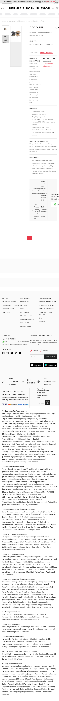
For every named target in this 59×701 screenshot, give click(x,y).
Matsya (18, 454)
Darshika (18, 479)
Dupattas (47, 544)
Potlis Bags (32, 599)
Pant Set (30, 572)
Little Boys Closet (8, 641)
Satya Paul (41, 413)
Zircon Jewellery (43, 589)
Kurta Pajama (7, 564)
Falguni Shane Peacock (11, 419)
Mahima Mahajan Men (25, 492)
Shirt (36, 629)
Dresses (14, 539)
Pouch (4, 602)
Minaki (30, 519)
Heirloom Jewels (36, 587)
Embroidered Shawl (33, 607)
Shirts (25, 557)
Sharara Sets (30, 539)
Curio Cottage (7, 512)
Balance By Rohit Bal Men (30, 502)
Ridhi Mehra (40, 421)
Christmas (40, 656)
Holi (9, 654)
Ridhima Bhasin (9, 434)
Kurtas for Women (42, 537)
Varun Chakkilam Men (11, 505)
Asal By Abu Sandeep (24, 416)
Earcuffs (33, 584)
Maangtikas (16, 584)
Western (21, 569)
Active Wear (40, 572)
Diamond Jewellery (38, 592)
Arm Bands (17, 587)
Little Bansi (24, 639)
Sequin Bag (46, 604)
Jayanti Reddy (42, 424)
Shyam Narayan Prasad (11, 449)
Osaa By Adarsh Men (39, 419)
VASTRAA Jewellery (49, 514)
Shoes (5, 599)
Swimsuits (38, 544)
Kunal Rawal (8, 477)
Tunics (51, 539)
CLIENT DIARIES (25, 326)
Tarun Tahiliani (7, 439)
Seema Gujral (31, 436)
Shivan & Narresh (8, 424)
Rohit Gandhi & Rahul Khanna (13, 436)
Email (36, 350)
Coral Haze (36, 524)
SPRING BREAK (35, 499)
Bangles (42, 582)
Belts (19, 599)
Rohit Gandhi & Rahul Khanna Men (31, 497)
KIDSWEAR (37, 1)
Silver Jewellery (8, 594)
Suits (45, 557)
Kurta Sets (23, 537)
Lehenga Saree (24, 547)
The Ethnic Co (39, 477)
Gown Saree (37, 547)
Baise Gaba (29, 421)
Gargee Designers (24, 489)
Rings (35, 582)
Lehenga (23, 614)
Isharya (17, 512)
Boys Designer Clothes (10, 627)
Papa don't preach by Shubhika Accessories (26, 527)
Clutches (41, 599)
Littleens (35, 644)
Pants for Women (37, 542)
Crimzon (36, 529)
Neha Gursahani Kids (22, 644)
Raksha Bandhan (39, 654)
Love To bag (6, 514)
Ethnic (13, 569)
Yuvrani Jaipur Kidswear (35, 641)
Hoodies (46, 559)
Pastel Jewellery (8, 592)
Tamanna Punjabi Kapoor (35, 459)
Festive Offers (19, 549)
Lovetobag (21, 522)
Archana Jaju (8, 457)
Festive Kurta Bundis (45, 569)
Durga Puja (29, 656)
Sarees (31, 537)
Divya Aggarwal (33, 447)
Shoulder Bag (36, 604)
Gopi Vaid (23, 452)
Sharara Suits (7, 617)
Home (4, 21)
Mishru (35, 426)
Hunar (11, 517)
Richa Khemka (26, 457)
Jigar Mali (42, 457)
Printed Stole (48, 607)
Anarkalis (14, 537)
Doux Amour (32, 522)
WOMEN (6, 1)
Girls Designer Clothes (10, 614)
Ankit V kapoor (50, 469)
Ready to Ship (7, 549)
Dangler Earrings (38, 594)
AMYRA (4, 527)
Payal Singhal (20, 439)
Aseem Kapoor (32, 462)
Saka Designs (45, 644)
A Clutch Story (43, 522)
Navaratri (51, 654)
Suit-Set (26, 562)
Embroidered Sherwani (11, 629)
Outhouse (36, 514)
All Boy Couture (8, 646)
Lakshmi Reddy (45, 639)
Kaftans (45, 539)
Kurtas (39, 557)
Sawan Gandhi (7, 454)
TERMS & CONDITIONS (47, 309)
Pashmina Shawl (18, 607)
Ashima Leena (30, 441)
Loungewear (38, 567)
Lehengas (5, 537)
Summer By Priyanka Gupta (12, 421)
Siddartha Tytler (44, 436)
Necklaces (6, 582)
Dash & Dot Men (14, 469)
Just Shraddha (7, 519)
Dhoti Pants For (8, 619)
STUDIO (47, 1)
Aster (5, 517)
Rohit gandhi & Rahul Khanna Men (15, 474)
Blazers (18, 562)
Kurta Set (17, 617)
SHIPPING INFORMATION (47, 302)
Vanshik (44, 471)
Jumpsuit (17, 567)
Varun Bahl (49, 441)
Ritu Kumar (21, 434)
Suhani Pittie (6, 529)
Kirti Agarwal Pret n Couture (26, 646)
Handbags (50, 599)
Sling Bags (32, 602)
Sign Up (47, 403)
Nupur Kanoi (6, 429)
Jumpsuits (29, 544)
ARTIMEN (21, 487)
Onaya (19, 424)
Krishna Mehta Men (40, 479)
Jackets (20, 544)
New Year (18, 659)
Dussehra (5, 656)
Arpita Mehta (49, 452)
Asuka (53, 474)
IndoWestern (31, 569)
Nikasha (40, 441)
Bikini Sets (6, 544)
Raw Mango (6, 413)
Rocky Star (25, 419)
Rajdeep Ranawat (20, 431)
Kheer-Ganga (27, 477)
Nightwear (6, 547)
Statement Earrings (22, 594)
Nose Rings (6, 584)
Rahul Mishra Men (34, 494)
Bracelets (28, 582)
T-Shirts (11, 562)
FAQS (41, 318)
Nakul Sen (44, 426)
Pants (51, 557)
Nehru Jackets (41, 627)
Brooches (9, 574)
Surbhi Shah (21, 447)
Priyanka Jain (39, 449)
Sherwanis (6, 539)
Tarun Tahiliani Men (9, 484)
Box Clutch (6, 607)
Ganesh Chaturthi (17, 656)
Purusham (50, 477)
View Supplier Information (48, 65)
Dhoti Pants (24, 542)
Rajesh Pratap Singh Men (29, 471)
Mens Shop (6, 572)
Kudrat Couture (9, 492)
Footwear (50, 572)
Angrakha (37, 564)
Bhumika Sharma (48, 444)
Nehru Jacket (16, 557)
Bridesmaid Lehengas (10, 542)
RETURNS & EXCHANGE (47, 305)
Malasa (42, 454)
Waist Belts (12, 602)
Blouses (14, 547)
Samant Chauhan (8, 447)
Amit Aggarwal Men (37, 482)
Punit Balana (7, 431)
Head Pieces (43, 584)
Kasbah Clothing (49, 489)
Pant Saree (47, 547)
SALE (22, 309)
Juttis (24, 599)
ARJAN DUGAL (51, 487)
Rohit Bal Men (35, 474)
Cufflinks (6, 569)
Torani (24, 454)
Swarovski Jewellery (27, 589)
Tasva (4, 469)
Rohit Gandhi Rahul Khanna (12, 441)
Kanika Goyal (27, 449)
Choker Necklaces (29, 597)
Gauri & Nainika (29, 424)
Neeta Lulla (6, 444)
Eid (30, 654)
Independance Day (20, 654)
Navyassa (20, 641)
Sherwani (32, 557)
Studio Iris (20, 459)
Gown (21, 539)
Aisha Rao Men (39, 487)
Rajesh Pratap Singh (36, 431)
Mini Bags (17, 604)
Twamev (17, 477)
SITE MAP (42, 321)
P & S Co (15, 639)
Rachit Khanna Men (9, 487)
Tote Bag (25, 604)
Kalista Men (37, 489)
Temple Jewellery (22, 592)
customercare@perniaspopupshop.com (17, 344)
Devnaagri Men (7, 482)
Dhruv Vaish (26, 469)
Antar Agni (51, 413)
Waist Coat (13, 559)
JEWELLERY (25, 1)
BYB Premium (44, 646)
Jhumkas (49, 594)
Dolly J (36, 416)
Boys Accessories (22, 632)
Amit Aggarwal (17, 444)
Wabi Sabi (46, 474)
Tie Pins (23, 559)
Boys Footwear (8, 632)
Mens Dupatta (7, 567)
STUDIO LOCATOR (8, 309)
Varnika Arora (49, 512)
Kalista (52, 424)
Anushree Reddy (8, 416)
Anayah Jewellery (8, 522)
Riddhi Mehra (51, 431)
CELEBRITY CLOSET (26, 316)
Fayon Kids (6, 639)
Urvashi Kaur (20, 462)
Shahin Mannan (8, 462)
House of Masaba (36, 452)
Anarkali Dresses (35, 617)
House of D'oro (20, 519)
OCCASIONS (24, 322)
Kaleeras (25, 584)
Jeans (48, 562)
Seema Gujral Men (9, 499)
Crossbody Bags (43, 602)
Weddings (49, 656)
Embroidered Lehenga (37, 614)
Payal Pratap (44, 429)
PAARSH (50, 492)
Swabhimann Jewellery (37, 517)
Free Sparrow (7, 644)
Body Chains (7, 587)
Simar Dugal (33, 454)
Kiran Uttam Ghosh (9, 426)
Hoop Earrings (15, 597)
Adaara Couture (8, 459)
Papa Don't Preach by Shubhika (25, 429)
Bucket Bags (6, 604)
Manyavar (50, 421)
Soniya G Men (22, 499)
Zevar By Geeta (21, 517)
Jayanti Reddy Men (49, 502)
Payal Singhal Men (9, 494)
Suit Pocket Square (34, 559)
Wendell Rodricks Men (10, 502)
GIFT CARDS (24, 312)
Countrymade (37, 469)
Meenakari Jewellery (10, 589)
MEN (15, 1)
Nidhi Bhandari (7, 524)
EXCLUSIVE (24, 305)
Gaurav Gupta (32, 439)
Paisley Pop (48, 527)
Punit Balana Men (21, 482)
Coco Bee (36, 27)
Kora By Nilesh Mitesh (30, 505)
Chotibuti (34, 639)
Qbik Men (22, 484)
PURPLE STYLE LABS (9, 302)
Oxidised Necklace (45, 597)
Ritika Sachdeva (19, 529)
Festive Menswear (19, 572)
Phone (45, 350)
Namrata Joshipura (32, 444)
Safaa (17, 457)
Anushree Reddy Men (45, 484)
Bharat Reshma (8, 479)
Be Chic (28, 524)
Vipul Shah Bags (48, 524)
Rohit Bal (30, 434)
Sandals (12, 599)
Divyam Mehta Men (10, 471)
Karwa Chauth (7, 659)
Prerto (29, 529)
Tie (3, 574)
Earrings (14, 582)
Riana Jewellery (40, 519)
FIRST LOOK (6, 312)
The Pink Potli (18, 514)
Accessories (27, 567)
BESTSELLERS (24, 302)
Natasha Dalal (18, 413)
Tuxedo (29, 564)
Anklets (26, 587)
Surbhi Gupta (52, 454)
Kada (54, 597)
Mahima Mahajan (25, 426)
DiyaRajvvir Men (9, 489)
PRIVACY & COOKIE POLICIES (45, 313)
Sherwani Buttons (37, 562)
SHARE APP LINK (51, 356)
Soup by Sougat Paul (10, 452)
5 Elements (19, 524)
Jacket (23, 629)
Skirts (13, 544)
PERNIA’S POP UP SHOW (10, 305)
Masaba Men (41, 492)
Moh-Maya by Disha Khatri (32, 512)
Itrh (35, 457)
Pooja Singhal (30, 413)
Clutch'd (28, 514)
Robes (53, 559)
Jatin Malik (31, 484)
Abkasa (29, 487)
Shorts (4, 562)
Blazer (30, 629)
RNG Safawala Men (9, 497)
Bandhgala (46, 564)
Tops (38, 539)
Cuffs (21, 582)
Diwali (4, 654)
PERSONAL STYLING (27, 319)
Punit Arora (21, 494)
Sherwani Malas (51, 567)
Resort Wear (50, 542)
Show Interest (46, 52)
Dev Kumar (27, 479)
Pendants (48, 587)
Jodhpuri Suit (19, 564)
